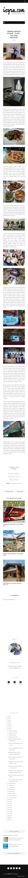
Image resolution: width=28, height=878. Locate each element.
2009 (8, 815)
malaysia (14, 483)
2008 (8, 817)
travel (20, 483)
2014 (8, 805)
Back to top (21, 876)
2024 (8, 716)
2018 (8, 728)
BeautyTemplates (14, 874)
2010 (8, 813)
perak (18, 483)
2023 (8, 718)
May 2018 (11, 789)
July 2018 (11, 785)
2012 (8, 809)
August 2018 (11, 783)
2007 (8, 819)
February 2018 (12, 795)
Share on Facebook (14, 473)
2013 (8, 807)
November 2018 (12, 733)
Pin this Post (15, 479)
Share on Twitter (14, 476)
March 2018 (11, 793)
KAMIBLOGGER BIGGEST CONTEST (10, 835)
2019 (8, 726)
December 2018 (12, 730)
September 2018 (12, 737)
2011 (8, 811)
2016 (8, 801)
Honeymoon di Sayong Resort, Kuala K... (12, 584)
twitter (14, 684)
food (11, 483)
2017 (8, 799)
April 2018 (11, 791)
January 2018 (11, 797)
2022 (8, 720)
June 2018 (11, 787)
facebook (9, 684)
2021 (8, 722)
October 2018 (11, 735)
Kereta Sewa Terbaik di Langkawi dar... (13, 554)
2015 (8, 803)
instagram (20, 684)
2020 (8, 724)
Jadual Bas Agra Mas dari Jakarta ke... (13, 525)
